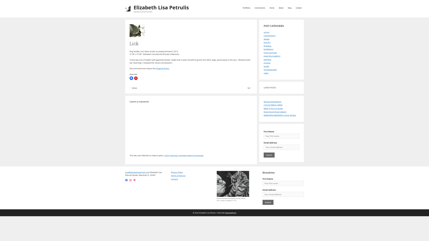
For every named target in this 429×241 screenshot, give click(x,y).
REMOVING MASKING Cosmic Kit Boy (280, 115)
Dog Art (267, 42)
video (266, 73)
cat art (266, 32)
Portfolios (246, 8)
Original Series (162, 68)
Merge (134, 88)
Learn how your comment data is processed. (184, 155)
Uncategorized (270, 69)
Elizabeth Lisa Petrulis (161, 7)
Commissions (260, 8)
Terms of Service (178, 175)
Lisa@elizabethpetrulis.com (137, 172)
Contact (299, 8)
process (267, 63)
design (267, 39)
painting (267, 59)
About (281, 8)
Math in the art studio (273, 108)
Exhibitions (268, 49)
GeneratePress (230, 213)
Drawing (267, 46)
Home (272, 8)
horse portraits (270, 52)
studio (266, 66)
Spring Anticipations (272, 101)
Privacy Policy (177, 172)
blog (289, 8)
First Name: (269, 131)
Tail (248, 88)
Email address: (270, 142)
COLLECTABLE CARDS (273, 105)
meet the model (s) (272, 56)
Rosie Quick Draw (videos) (275, 112)
